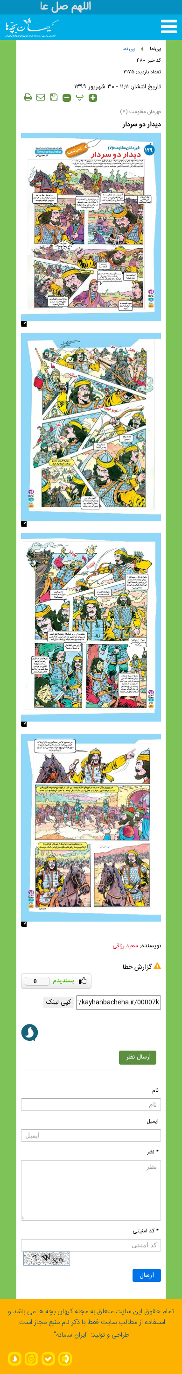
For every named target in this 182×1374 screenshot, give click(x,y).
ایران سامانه (71, 1335)
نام (155, 1090)
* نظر (153, 1152)
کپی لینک (58, 1002)
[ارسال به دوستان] (40, 97)
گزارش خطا (137, 967)
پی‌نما (155, 49)
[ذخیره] (53, 97)
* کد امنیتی (146, 1231)
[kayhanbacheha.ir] (22, 27)
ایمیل (153, 1121)
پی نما (128, 49)
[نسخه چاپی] (27, 97)
